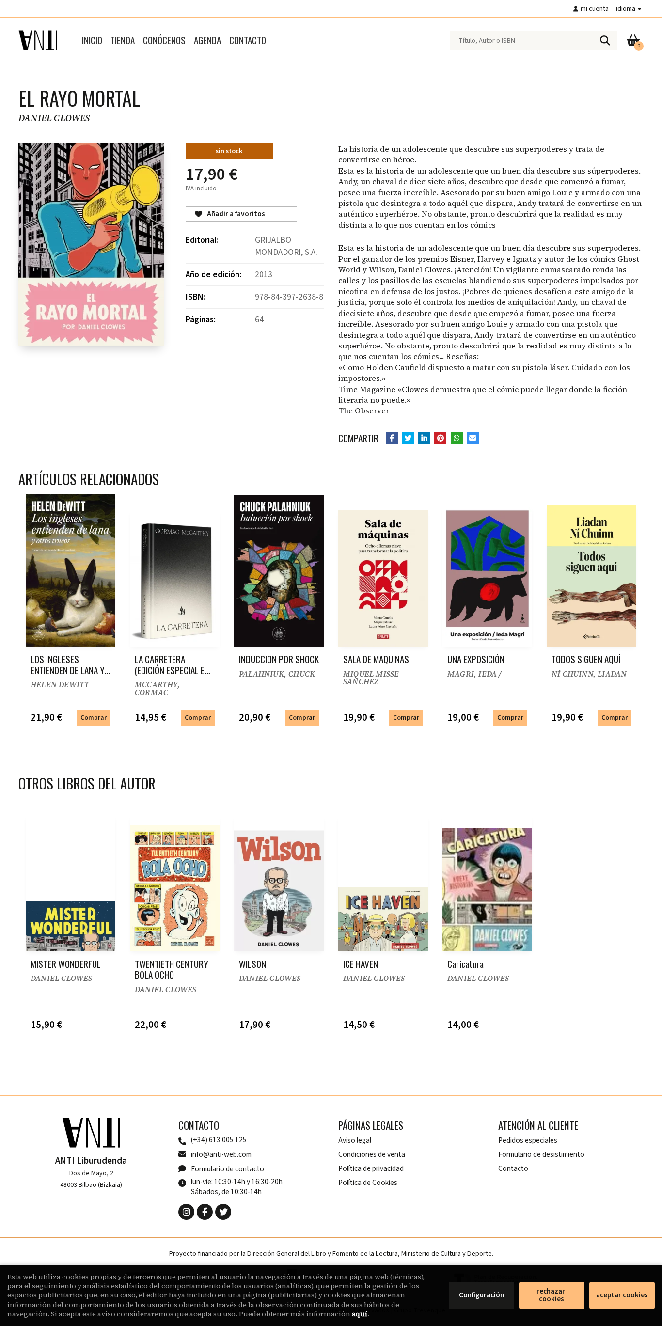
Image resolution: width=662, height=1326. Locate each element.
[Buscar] (605, 40)
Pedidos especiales (527, 1140)
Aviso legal (354, 1140)
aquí (359, 1314)
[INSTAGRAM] (186, 1212)
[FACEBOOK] (205, 1212)
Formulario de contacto (227, 1169)
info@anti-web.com (221, 1154)
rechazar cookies (551, 1295)
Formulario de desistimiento (541, 1154)
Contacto (513, 1168)
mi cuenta (595, 8)
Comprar (93, 717)
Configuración (481, 1295)
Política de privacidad (371, 1168)
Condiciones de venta (371, 1154)
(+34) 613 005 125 (219, 1140)
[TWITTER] (223, 1212)
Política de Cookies (367, 1182)
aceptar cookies (622, 1295)
